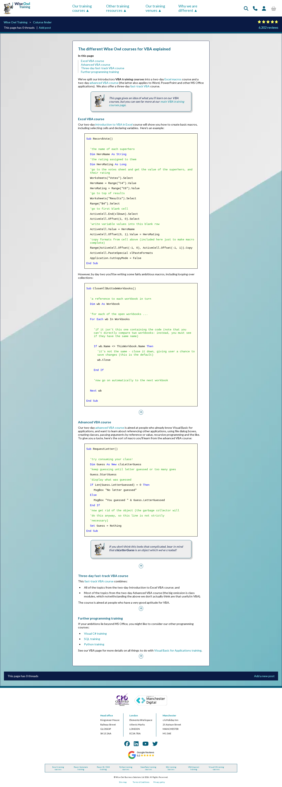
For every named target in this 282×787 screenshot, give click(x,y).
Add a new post (264, 676)
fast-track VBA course (99, 581)
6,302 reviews (268, 27)
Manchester (169, 715)
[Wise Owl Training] (15, 14)
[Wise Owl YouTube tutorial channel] (145, 743)
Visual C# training (95, 633)
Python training (94, 644)
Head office (106, 715)
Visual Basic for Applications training (177, 650)
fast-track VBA (140, 86)
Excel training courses (58, 768)
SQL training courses (171, 768)
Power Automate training (81, 768)
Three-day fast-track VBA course (102, 68)
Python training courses (125, 768)
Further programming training (100, 72)
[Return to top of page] (141, 412)
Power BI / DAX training (103, 768)
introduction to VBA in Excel (114, 124)
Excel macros (173, 79)
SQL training (92, 639)
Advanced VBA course (95, 64)
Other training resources (117, 8)
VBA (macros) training (193, 768)
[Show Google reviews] (141, 758)
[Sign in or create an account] (264, 8)
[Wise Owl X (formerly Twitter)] (155, 743)
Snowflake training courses (148, 768)
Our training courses (82, 8)
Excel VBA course (92, 61)
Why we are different (187, 8)
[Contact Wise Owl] (255, 8)
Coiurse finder (42, 22)
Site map (123, 782)
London (133, 715)
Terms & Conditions (141, 782)
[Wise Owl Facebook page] (127, 743)
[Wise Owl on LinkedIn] (136, 743)
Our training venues (155, 8)
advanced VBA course (104, 82)
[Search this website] (246, 8)
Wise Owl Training (15, 22)
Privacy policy (159, 782)
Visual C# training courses (216, 768)
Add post (45, 27)
